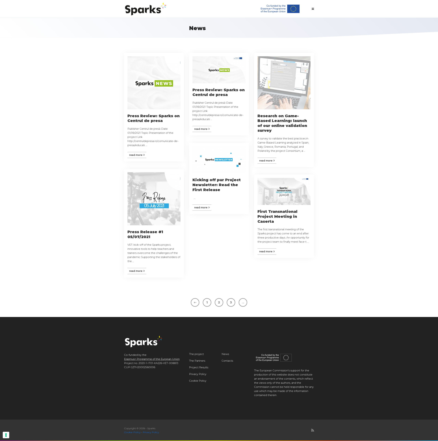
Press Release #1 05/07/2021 (145, 234)
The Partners (197, 360)
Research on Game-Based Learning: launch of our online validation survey (282, 123)
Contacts (227, 360)
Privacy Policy (197, 374)
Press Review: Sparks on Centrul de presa (153, 118)
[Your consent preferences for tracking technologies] (6, 435)
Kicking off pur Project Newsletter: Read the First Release (216, 185)
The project (196, 354)
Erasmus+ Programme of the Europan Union (152, 359)
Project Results (198, 367)
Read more (136, 155)
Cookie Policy (197, 380)
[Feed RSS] (312, 430)
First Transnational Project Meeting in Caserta (277, 216)
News (225, 354)
